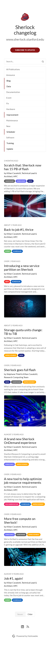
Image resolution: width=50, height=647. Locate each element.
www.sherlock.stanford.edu (25, 39)
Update (10, 149)
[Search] (43, 61)
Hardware (10, 109)
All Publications (13, 69)
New (8, 126)
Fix (7, 103)
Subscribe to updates (25, 50)
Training (10, 143)
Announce (10, 75)
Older (30, 614)
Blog (9, 81)
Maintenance (12, 120)
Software (10, 137)
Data (9, 86)
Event (8, 98)
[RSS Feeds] (28, 626)
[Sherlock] (25, 17)
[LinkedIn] (24, 626)
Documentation (13, 92)
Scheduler (11, 132)
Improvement (12, 115)
